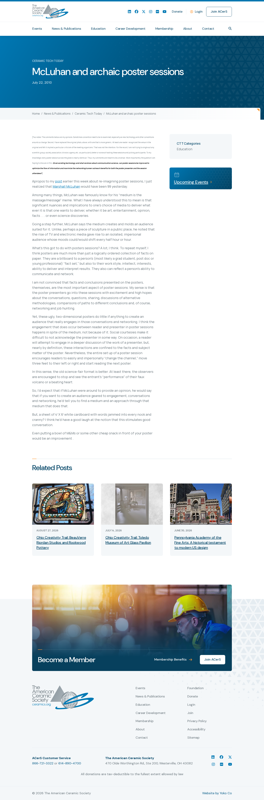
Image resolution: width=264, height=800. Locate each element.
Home (36, 114)
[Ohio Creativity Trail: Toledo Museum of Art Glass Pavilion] (132, 503)
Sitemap (193, 738)
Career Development (130, 28)
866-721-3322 (42, 763)
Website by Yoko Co (217, 793)
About (187, 28)
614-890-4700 (69, 763)
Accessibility (196, 729)
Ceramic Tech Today (88, 114)
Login (199, 11)
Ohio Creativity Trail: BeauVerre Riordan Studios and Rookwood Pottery (61, 542)
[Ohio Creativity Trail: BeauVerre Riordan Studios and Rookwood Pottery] (63, 503)
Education (98, 28)
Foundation (195, 688)
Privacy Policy (197, 721)
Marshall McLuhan (66, 186)
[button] (230, 28)
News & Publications (66, 28)
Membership (164, 28)
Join (190, 713)
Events (37, 28)
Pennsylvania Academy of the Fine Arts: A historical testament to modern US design (200, 542)
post (58, 181)
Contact (208, 28)
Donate (177, 11)
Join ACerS (219, 11)
